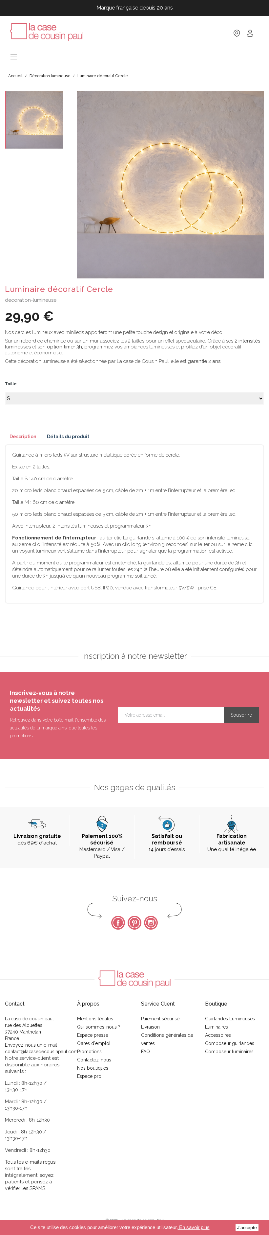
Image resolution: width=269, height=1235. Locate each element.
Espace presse (92, 1035)
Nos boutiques (92, 1068)
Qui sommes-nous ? (98, 1027)
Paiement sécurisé (160, 1018)
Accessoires (218, 1035)
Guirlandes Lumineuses (230, 1018)
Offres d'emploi (93, 1043)
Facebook (118, 923)
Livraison (150, 1027)
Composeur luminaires (229, 1051)
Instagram (151, 923)
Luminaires (216, 1027)
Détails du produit (68, 436)
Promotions (89, 1051)
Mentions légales (95, 1018)
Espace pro (89, 1076)
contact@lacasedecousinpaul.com (41, 1051)
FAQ (145, 1051)
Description (23, 436)
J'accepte (247, 1227)
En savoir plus (194, 1227)
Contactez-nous (94, 1059)
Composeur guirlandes (229, 1043)
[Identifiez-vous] (250, 35)
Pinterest (134, 923)
